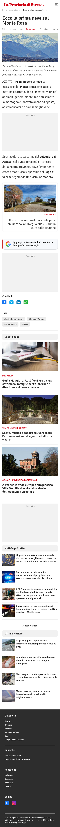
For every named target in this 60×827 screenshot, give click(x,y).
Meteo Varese (30, 625)
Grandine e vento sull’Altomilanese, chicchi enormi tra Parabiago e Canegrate (35, 660)
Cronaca (8, 725)
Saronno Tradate (12, 732)
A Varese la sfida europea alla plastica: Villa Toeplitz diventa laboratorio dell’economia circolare (28, 488)
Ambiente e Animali (16, 10)
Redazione (9, 775)
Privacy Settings (18, 822)
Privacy (8, 786)
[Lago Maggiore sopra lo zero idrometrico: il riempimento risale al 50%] (8, 650)
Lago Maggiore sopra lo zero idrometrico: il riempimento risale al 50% (36, 643)
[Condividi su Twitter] (11, 303)
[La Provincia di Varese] (24, 4)
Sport (7, 736)
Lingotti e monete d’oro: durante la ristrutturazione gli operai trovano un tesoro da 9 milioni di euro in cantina (36, 558)
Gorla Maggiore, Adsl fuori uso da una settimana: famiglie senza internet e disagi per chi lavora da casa (27, 384)
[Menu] (57, 4)
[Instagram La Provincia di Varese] (14, 804)
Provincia (7, 375)
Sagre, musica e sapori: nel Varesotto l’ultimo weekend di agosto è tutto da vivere (27, 436)
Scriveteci (9, 779)
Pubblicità (9, 783)
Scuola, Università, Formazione (19, 480)
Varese (7, 721)
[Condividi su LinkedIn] (18, 303)
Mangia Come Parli (13, 755)
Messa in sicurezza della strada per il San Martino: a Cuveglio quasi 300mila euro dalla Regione (31, 224)
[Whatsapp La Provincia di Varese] (26, 303)
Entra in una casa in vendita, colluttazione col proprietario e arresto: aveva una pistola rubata (34, 575)
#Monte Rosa (10, 324)
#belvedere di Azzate (14, 319)
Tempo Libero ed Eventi (14, 428)
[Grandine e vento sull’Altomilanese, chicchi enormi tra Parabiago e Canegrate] (8, 667)
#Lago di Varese (36, 319)
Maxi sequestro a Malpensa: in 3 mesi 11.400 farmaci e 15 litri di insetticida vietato (36, 677)
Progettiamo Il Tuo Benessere (17, 759)
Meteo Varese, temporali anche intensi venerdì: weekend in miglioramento (33, 694)
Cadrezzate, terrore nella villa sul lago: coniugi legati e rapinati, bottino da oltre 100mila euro (37, 609)
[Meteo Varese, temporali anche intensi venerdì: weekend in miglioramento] (8, 701)
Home (4, 10)
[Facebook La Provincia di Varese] (4, 303)
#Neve (25, 324)
